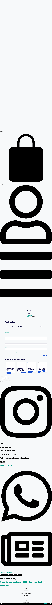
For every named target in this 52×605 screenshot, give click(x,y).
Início (26, 588)
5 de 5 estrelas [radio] (25, 333)
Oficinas (26, 597)
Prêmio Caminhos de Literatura (14, 458)
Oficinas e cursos (8, 454)
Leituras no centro (26, 602)
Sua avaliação (7, 332)
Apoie (2, 461)
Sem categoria (32, 316)
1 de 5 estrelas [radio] (7, 333)
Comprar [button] (8, 372)
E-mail (6, 347)
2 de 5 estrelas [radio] (11, 333)
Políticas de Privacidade (11, 574)
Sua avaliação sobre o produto (9, 335)
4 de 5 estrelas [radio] (20, 333)
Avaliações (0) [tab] (8, 318)
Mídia (26, 600)
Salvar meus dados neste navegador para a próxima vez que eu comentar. (16, 352)
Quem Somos (6, 447)
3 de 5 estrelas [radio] (16, 333)
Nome (6, 342)
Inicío (2, 443)
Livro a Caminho (7, 451)
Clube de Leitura (26, 595)
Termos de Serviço (8, 578)
